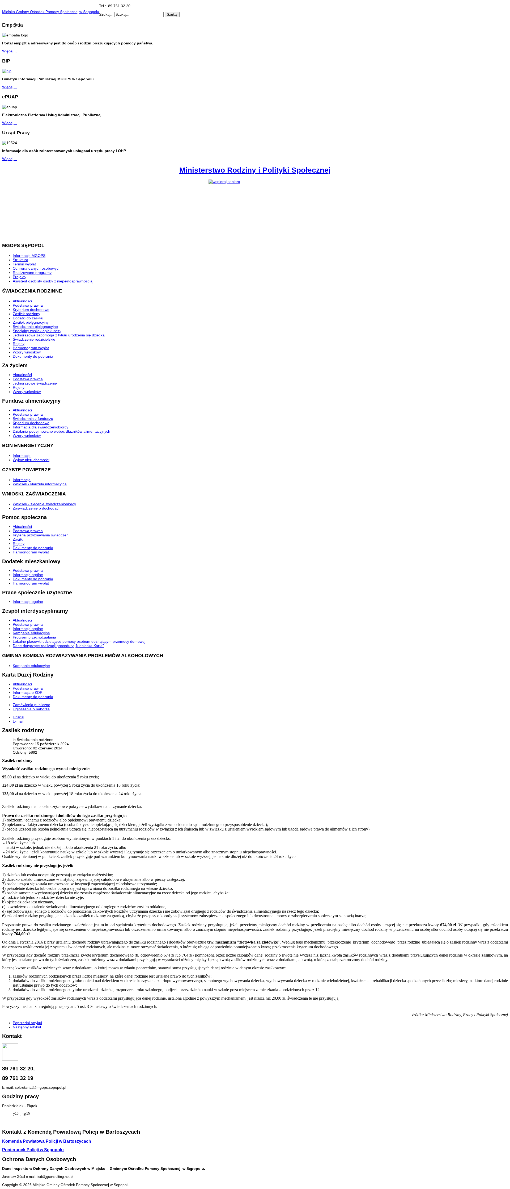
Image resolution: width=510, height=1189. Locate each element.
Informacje (22, 455)
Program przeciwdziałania (34, 637)
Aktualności (22, 301)
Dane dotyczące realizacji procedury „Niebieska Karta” (58, 646)
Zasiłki (18, 539)
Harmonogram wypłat (31, 348)
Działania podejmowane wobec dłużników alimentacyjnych (61, 431)
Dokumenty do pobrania (33, 356)
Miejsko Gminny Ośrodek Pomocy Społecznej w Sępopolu (50, 12)
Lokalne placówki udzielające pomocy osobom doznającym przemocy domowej (79, 641)
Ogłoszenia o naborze (31, 709)
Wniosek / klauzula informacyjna (40, 484)
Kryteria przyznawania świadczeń (41, 535)
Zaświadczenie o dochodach (37, 508)
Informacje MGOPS (29, 255)
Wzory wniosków (27, 352)
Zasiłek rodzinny (26, 314)
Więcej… (9, 51)
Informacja (22, 480)
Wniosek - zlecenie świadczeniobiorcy (44, 504)
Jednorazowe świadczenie (35, 383)
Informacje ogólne (28, 575)
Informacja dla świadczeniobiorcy (40, 427)
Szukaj (172, 14)
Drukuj (18, 717)
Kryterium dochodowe (31, 309)
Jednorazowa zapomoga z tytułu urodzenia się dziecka (59, 335)
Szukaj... (106, 14)
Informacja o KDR (27, 692)
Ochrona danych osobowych (37, 268)
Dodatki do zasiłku (28, 318)
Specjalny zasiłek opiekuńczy (37, 331)
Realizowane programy (32, 272)
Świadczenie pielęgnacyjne (35, 326)
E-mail (18, 721)
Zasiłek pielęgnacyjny (31, 322)
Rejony (18, 343)
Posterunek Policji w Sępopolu (33, 1150)
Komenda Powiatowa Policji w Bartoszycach (46, 1141)
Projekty (19, 277)
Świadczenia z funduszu (33, 418)
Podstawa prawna (28, 305)
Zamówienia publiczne (31, 705)
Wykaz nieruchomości (31, 460)
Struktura (20, 260)
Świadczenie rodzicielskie (34, 339)
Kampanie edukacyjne (31, 633)
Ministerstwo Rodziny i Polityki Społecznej (255, 170)
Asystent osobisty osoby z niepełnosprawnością (52, 281)
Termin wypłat (24, 264)
